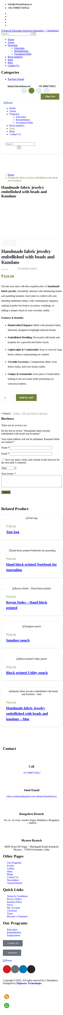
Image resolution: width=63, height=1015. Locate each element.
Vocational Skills (22, 54)
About (11, 42)
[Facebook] (39, 91)
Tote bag (12, 532)
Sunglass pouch (18, 640)
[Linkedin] (46, 91)
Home (11, 39)
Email (5, 453)
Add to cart (26, 397)
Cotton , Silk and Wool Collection (30, 413)
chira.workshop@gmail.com (20, 796)
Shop (10, 59)
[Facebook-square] (15, 969)
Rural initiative (15, 56)
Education (19, 48)
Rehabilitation (21, 51)
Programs (12, 45)
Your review (8, 473)
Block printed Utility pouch (27, 673)
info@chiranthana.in (46, 796)
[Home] (8, 102)
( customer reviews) (27, 268)
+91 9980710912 (31, 772)
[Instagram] (24, 91)
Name (5, 447)
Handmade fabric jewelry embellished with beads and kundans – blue (27, 713)
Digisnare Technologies (29, 983)
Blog (10, 62)
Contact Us (13, 65)
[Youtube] (31, 91)
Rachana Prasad (16, 79)
